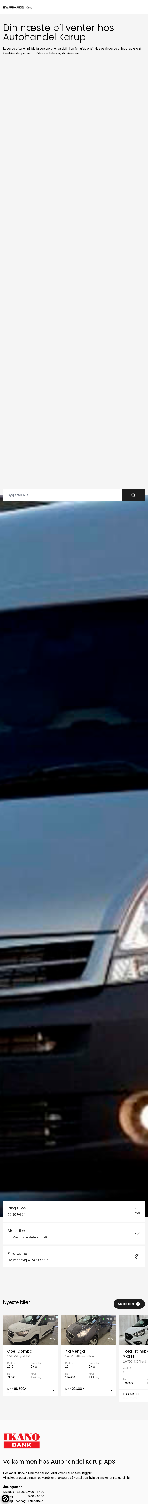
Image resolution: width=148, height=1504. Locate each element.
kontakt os (81, 1478)
